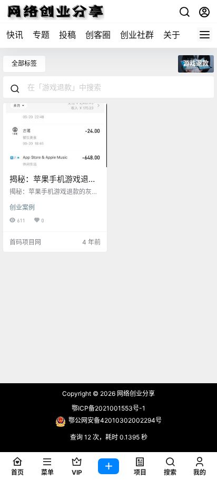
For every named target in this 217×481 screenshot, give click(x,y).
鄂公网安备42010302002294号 (115, 420)
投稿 (67, 34)
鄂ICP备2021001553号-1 (108, 408)
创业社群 (137, 34)
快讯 (14, 34)
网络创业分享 (135, 393)
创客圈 (98, 34)
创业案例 (22, 207)
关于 (171, 34)
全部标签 (24, 63)
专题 (41, 34)
